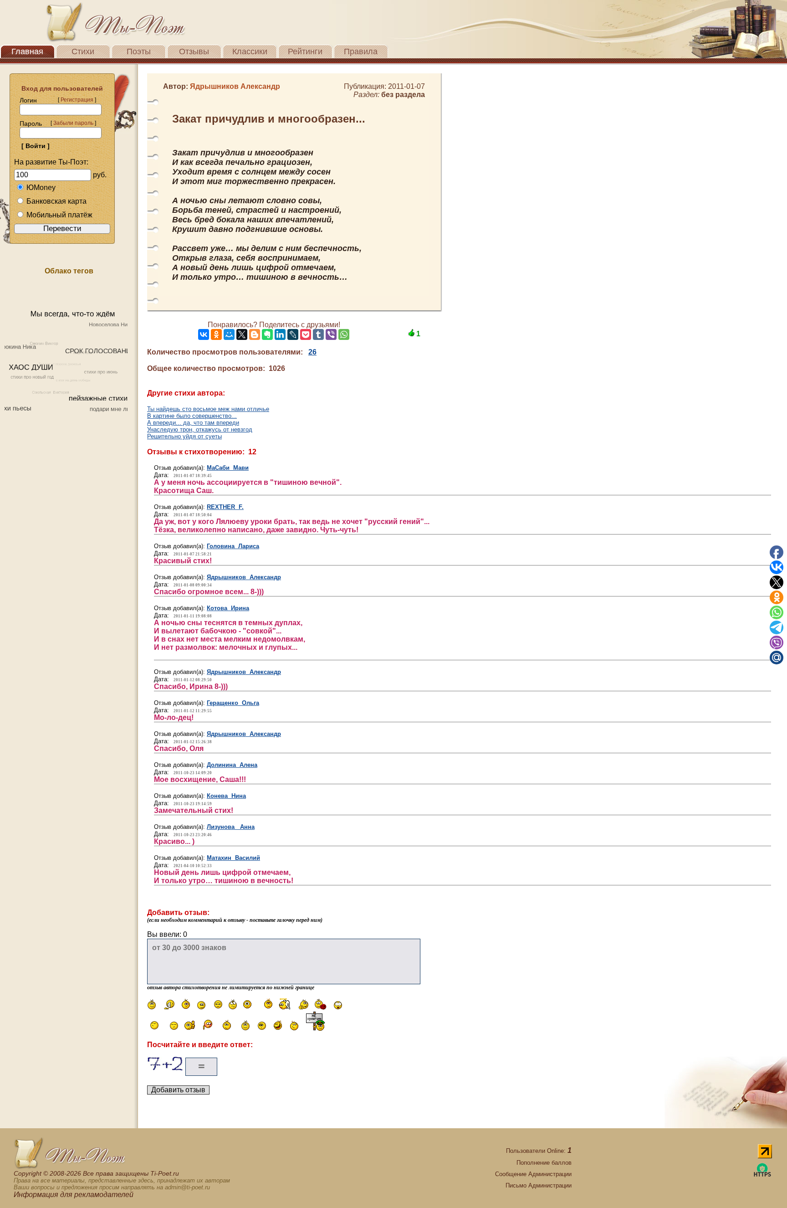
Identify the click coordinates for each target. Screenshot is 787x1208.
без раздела (403, 94)
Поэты (139, 51)
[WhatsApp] (343, 334)
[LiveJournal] (292, 334)
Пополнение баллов (544, 1162)
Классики (249, 51)
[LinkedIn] (280, 334)
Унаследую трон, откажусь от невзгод (199, 429)
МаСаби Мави (228, 467)
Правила (361, 51)
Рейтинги (305, 51)
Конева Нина (226, 795)
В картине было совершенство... (192, 415)
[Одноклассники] (216, 334)
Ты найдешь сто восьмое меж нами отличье (208, 409)
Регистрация (77, 100)
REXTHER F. (225, 507)
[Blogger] (254, 334)
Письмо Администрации (539, 1185)
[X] (241, 334)
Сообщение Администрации (533, 1174)
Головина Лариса (233, 546)
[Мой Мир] (229, 334)
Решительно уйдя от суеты (184, 436)
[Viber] (331, 334)
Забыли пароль (73, 123)
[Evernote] (267, 334)
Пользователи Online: (539, 1150)
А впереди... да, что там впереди (193, 422)
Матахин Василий (233, 857)
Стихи (83, 51)
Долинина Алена (232, 764)
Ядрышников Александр (244, 577)
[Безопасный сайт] (762, 1175)
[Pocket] (305, 334)
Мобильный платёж (59, 215)
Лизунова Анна (231, 826)
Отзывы (194, 51)
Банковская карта (56, 201)
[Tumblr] (318, 334)
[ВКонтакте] (203, 334)
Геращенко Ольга (233, 702)
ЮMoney (41, 187)
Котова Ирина (228, 608)
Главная (27, 51)
